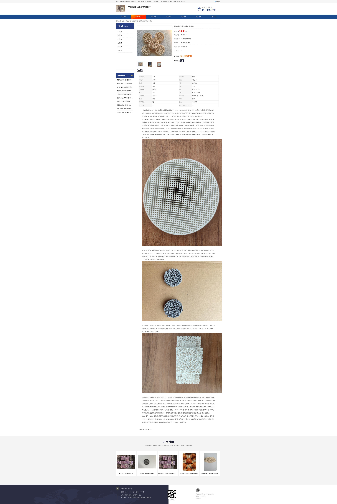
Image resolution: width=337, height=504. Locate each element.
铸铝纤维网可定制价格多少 (124, 90)
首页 (123, 21)
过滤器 (120, 35)
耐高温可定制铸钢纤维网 (123, 101)
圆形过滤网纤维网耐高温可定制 (125, 108)
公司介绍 (168, 16)
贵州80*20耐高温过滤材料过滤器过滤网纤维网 (125, 87)
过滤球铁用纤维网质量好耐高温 (125, 94)
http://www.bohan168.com (145, 429)
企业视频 (153, 16)
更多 (132, 75)
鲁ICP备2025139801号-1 (139, 492)
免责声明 (136, 497)
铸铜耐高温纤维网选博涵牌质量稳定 (125, 80)
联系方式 (213, 16)
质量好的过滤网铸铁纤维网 (124, 105)
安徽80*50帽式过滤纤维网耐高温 (125, 83)
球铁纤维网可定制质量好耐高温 (125, 98)
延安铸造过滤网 (189, 473)
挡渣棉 (120, 43)
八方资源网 (131, 497)
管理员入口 (142, 497)
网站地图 (148, 497)
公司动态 (183, 16)
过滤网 (134, 21)
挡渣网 (120, 47)
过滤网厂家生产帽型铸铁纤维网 (125, 112)
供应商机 (138, 16)
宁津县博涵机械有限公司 (127, 495)
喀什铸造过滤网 (210, 473)
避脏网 (120, 50)
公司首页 (123, 16)
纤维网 (120, 39)
